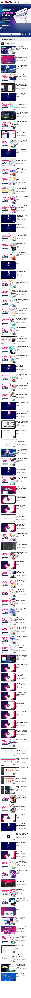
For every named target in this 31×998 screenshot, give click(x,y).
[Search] (15, 2)
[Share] (26, 34)
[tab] (2, 43)
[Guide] (2, 2)
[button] (15, 14)
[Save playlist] (22, 34)
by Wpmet (4, 28)
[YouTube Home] (8, 2)
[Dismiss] (29, 39)
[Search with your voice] (18, 2)
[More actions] (29, 34)
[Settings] (21, 2)
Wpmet (17, 49)
